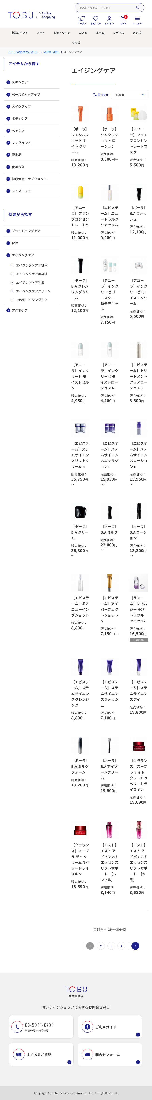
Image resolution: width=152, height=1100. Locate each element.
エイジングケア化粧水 (32, 265)
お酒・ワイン (62, 33)
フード (41, 33)
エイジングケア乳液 (30, 282)
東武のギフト (19, 33)
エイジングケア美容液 (32, 273)
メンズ (137, 33)
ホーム (100, 33)
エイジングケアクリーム (33, 291)
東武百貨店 (76, 996)
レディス (118, 33)
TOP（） (23, 52)
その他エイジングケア (32, 299)
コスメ (83, 33)
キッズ (76, 43)
